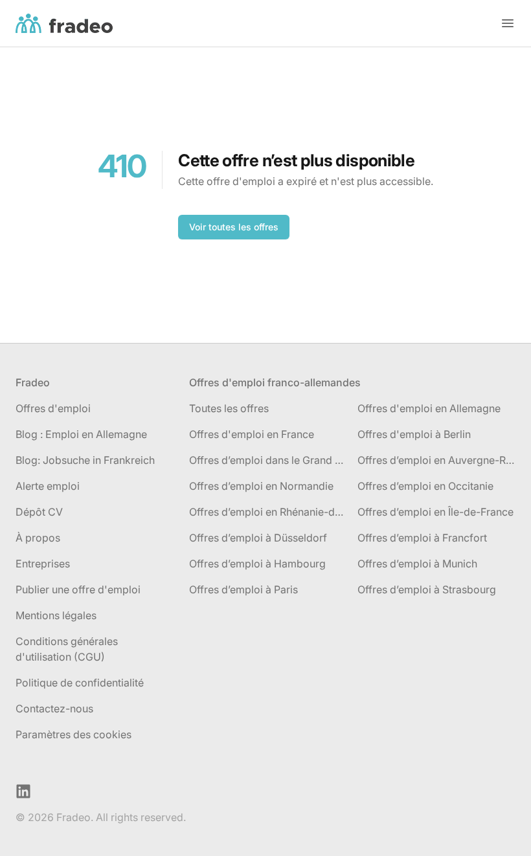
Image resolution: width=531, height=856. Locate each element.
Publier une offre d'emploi (78, 589)
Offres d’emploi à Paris (243, 589)
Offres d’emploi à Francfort (422, 537)
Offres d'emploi (53, 408)
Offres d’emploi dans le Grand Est (268, 460)
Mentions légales (56, 615)
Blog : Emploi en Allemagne (81, 434)
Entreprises (43, 563)
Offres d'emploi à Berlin (414, 434)
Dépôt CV (39, 511)
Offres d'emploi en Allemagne (429, 408)
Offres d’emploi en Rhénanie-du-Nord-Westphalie (268, 511)
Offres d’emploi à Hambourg (257, 563)
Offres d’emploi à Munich (417, 563)
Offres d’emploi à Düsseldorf (258, 537)
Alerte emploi (48, 485)
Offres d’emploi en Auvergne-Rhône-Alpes (436, 460)
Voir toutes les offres (233, 226)
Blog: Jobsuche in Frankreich (85, 460)
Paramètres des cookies (73, 734)
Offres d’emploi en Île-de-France (435, 511)
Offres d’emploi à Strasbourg (426, 589)
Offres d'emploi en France (251, 434)
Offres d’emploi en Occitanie (425, 485)
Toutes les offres (229, 408)
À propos (38, 537)
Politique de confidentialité (80, 682)
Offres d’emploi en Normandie (261, 485)
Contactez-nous (54, 708)
